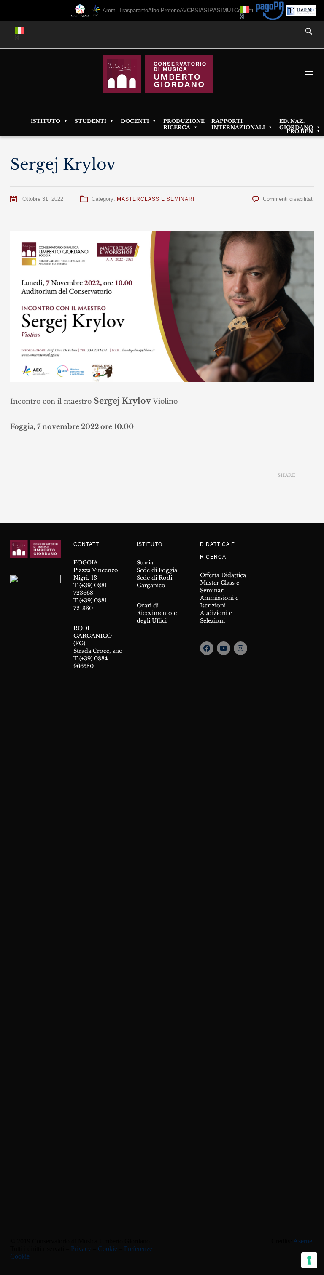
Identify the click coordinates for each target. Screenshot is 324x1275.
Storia (145, 562)
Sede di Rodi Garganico (154, 581)
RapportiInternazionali (238, 121)
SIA (199, 10)
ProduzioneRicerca (184, 121)
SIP (208, 10)
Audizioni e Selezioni (216, 617)
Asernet (303, 1241)
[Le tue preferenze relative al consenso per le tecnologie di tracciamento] (309, 1260)
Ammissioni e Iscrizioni (219, 601)
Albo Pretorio (164, 10)
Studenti (90, 121)
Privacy (81, 1248)
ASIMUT (223, 10)
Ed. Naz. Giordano (296, 121)
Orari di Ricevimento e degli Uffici (157, 613)
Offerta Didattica (223, 575)
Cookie (107, 1248)
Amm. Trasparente (125, 10)
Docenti (135, 121)
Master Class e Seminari (219, 586)
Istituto (45, 121)
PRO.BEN (299, 131)
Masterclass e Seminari (155, 199)
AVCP (187, 10)
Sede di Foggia (157, 570)
